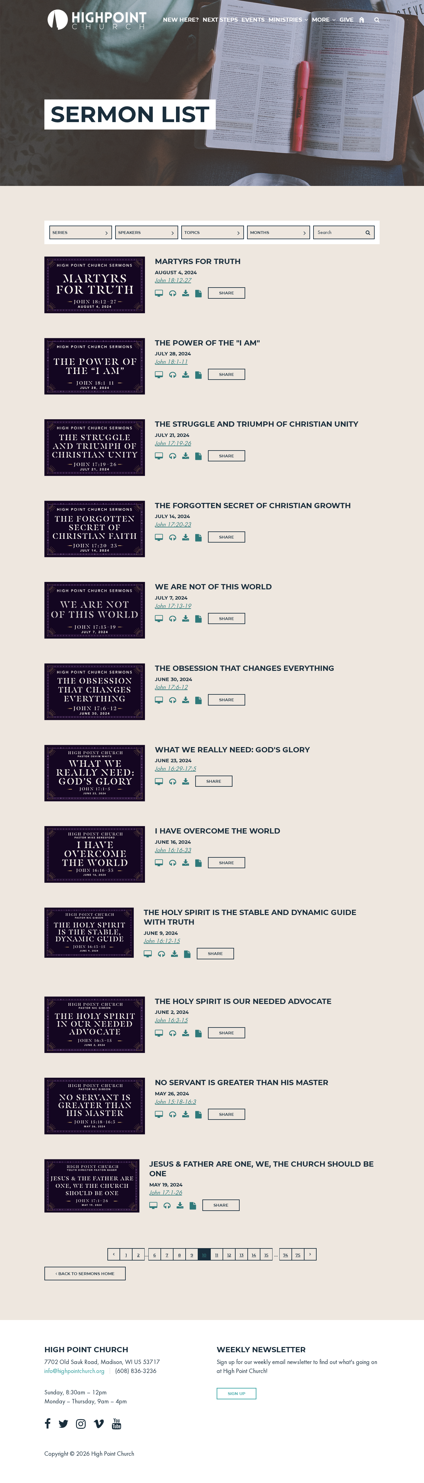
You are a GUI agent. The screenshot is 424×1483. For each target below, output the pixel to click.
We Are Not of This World (213, 586)
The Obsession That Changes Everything (244, 668)
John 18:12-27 (173, 280)
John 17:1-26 (165, 1192)
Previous (113, 1254)
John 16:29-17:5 (175, 768)
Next (310, 1254)
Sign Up (236, 1393)
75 (297, 1254)
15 (266, 1254)
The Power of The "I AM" (207, 342)
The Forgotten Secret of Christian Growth (253, 505)
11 (216, 1254)
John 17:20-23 (173, 524)
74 (285, 1254)
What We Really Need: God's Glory (232, 749)
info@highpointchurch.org (74, 1371)
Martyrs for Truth (198, 261)
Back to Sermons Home (86, 1273)
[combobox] (80, 232)
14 (254, 1254)
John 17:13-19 (173, 606)
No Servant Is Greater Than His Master (241, 1082)
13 (242, 1254)
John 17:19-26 (173, 443)
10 (204, 1254)
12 (229, 1254)
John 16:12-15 (162, 941)
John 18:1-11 (171, 362)
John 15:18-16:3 (175, 1102)
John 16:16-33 (173, 850)
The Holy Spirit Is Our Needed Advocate (243, 1001)
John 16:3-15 (171, 1020)
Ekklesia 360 (367, 1452)
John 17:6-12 (171, 687)
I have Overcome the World (217, 830)
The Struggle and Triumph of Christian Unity (256, 424)
